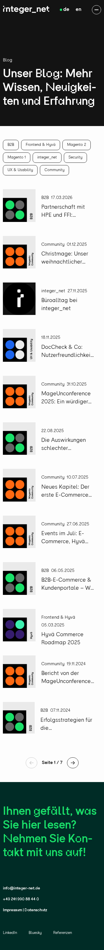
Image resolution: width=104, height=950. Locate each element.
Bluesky (35, 933)
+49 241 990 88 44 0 (21, 899)
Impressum (12, 910)
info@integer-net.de (21, 888)
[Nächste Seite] (73, 762)
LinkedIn (10, 933)
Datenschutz (36, 910)
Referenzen (62, 933)
